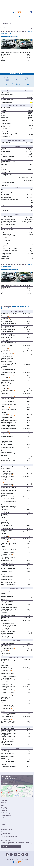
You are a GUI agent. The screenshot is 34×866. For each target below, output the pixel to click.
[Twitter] (11, 854)
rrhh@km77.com (5, 817)
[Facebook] (7, 854)
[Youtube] (19, 854)
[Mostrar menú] (2, 12)
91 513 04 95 (10, 783)
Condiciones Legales (6, 833)
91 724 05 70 (12, 782)
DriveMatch (3, 824)
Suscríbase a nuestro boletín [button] (11, 846)
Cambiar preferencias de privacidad (9, 836)
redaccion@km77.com (6, 804)
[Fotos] (4, 28)
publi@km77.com (5, 808)
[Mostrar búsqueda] (31, 12)
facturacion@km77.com (6, 813)
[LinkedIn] (15, 854)
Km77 (17, 12)
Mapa (14, 780)
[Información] (0, 28)
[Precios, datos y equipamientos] (7, 28)
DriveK (2, 826)
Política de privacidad (6, 834)
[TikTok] (26, 854)
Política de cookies (5, 831)
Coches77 (3, 823)
